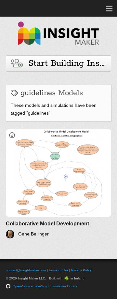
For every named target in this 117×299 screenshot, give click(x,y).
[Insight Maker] (58, 48)
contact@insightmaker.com (26, 270)
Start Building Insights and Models (66, 63)
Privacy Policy (81, 270)
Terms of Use (58, 270)
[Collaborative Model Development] (58, 183)
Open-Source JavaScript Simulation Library (45, 286)
